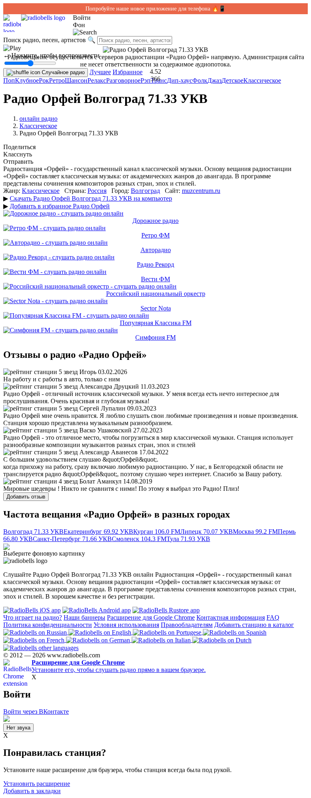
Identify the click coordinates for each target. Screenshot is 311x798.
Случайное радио (62, 72)
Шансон (76, 80)
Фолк (199, 80)
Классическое (262, 80)
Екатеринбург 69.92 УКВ (98, 531)
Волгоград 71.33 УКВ (33, 531)
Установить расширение (36, 783)
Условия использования (126, 624)
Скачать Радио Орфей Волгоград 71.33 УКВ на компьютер (91, 198)
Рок (44, 80)
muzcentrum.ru (201, 190)
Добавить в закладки (32, 790)
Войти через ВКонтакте (36, 711)
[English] (100, 632)
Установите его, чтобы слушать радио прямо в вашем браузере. (119, 666)
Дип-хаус (179, 80)
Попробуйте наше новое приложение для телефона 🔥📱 (155, 9)
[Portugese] (168, 632)
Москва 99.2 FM (255, 531)
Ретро (57, 80)
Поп (9, 80)
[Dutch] (221, 639)
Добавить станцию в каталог (254, 624)
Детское (232, 80)
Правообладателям (187, 624)
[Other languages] (41, 647)
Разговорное (123, 80)
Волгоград (145, 190)
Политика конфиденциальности (47, 624)
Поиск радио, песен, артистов (44, 39)
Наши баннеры (84, 617)
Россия (97, 190)
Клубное (27, 80)
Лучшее (100, 71)
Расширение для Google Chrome (151, 617)
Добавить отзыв (25, 497)
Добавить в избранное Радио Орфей (60, 206)
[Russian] (35, 632)
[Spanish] (234, 632)
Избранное (128, 71)
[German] (99, 639)
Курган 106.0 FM (156, 531)
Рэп (146, 80)
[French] (34, 639)
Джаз (214, 80)
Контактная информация (230, 617)
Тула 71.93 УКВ (188, 538)
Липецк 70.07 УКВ (206, 531)
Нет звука (18, 728)
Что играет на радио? (32, 617)
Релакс (96, 80)
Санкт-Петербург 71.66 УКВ (72, 538)
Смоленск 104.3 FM (139, 538)
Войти (82, 17)
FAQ (272, 617)
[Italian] (162, 639)
